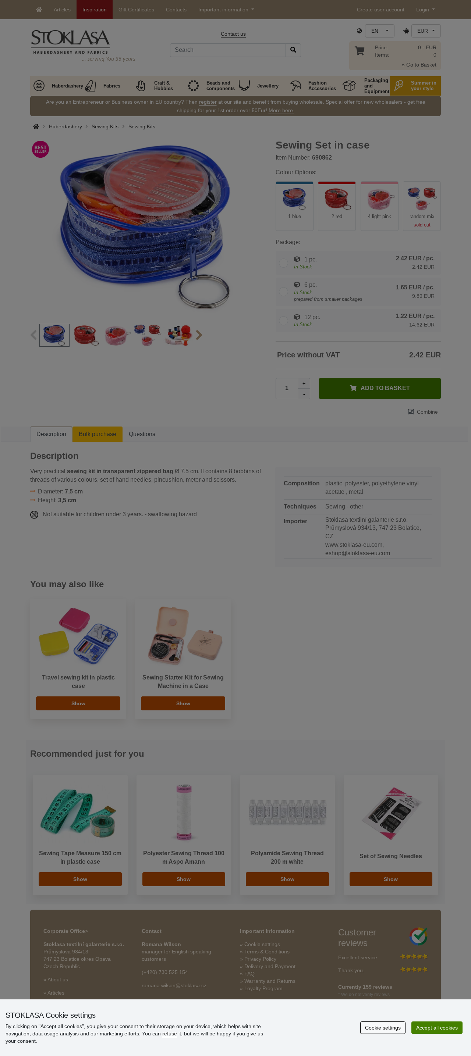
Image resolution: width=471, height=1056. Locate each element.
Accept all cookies (437, 1028)
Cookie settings (383, 1028)
